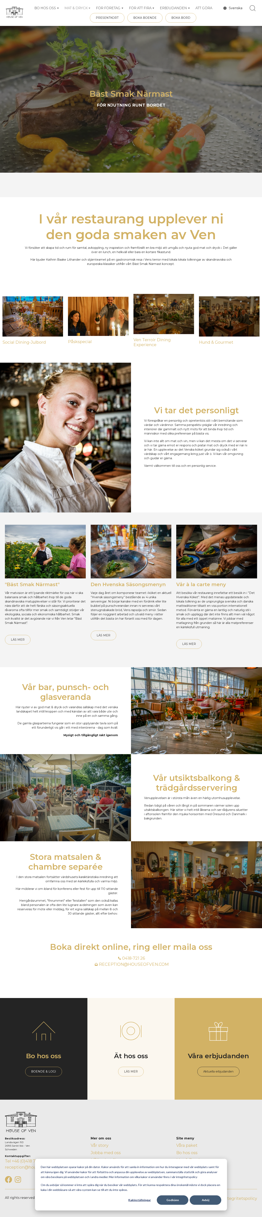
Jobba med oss (106, 1153)
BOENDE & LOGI (43, 1071)
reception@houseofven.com (33, 1167)
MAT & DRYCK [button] (76, 8)
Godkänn (172, 1200)
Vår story (99, 1145)
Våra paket (187, 1145)
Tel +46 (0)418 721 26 (25, 1161)
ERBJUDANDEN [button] (173, 8)
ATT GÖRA (203, 8)
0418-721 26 (133, 958)
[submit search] (252, 8)
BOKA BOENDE (145, 18)
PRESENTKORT (107, 18)
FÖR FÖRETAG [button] (108, 8)
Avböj (205, 1200)
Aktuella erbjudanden (218, 1071)
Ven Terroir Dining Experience (152, 342)
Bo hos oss (187, 1153)
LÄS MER (18, 639)
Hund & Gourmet (216, 342)
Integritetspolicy (240, 1198)
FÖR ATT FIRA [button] (140, 8)
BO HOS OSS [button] (45, 8)
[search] (252, 8)
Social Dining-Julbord (24, 342)
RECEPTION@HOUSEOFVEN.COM (134, 964)
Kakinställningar (139, 1200)
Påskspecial (80, 341)
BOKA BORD (180, 18)
